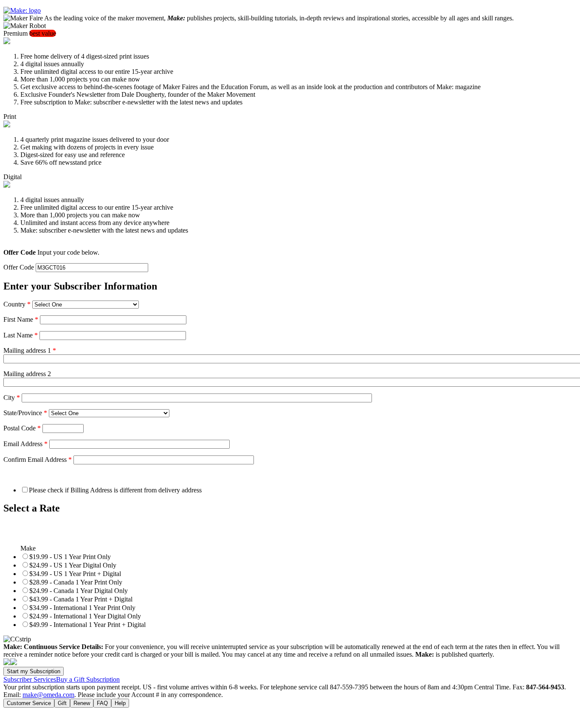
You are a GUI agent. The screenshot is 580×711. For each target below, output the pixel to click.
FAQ (102, 703)
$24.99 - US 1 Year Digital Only (72, 565)
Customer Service (29, 703)
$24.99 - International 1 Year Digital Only (85, 616)
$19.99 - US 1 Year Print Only (70, 556)
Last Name (20, 335)
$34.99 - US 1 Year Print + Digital (75, 573)
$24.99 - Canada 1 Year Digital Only (78, 590)
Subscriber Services (29, 679)
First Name (20, 319)
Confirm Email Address (37, 459)
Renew (81, 703)
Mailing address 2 (27, 373)
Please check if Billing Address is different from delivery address (115, 490)
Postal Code (22, 428)
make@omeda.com (48, 694)
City (11, 397)
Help (120, 703)
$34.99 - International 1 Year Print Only (82, 607)
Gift (62, 703)
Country (17, 304)
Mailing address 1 (29, 350)
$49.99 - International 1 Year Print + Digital (87, 624)
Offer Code (18, 267)
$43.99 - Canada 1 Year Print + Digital (80, 599)
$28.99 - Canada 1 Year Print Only (75, 582)
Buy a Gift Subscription (88, 679)
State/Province (25, 412)
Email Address (25, 443)
